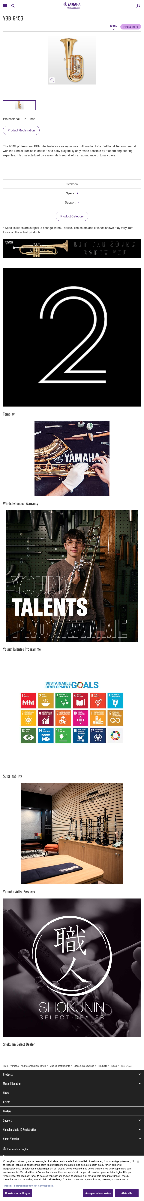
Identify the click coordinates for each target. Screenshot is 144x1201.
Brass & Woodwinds (84, 1065)
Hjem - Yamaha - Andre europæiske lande (24, 1065)
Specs (70, 193)
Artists (6, 1102)
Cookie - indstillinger (17, 1193)
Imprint (8, 1185)
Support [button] (7, 1120)
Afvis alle (126, 1193)
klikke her (54, 1179)
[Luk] (138, 1161)
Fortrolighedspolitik (25, 1185)
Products (102, 1065)
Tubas (114, 1065)
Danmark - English (18, 1149)
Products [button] (8, 1074)
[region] (72, 1178)
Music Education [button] (12, 1083)
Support (70, 202)
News (6, 1092)
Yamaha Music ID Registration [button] (19, 1129)
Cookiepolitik (45, 1185)
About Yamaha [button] (11, 1138)
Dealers (7, 1111)
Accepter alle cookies (98, 1193)
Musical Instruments (60, 1065)
